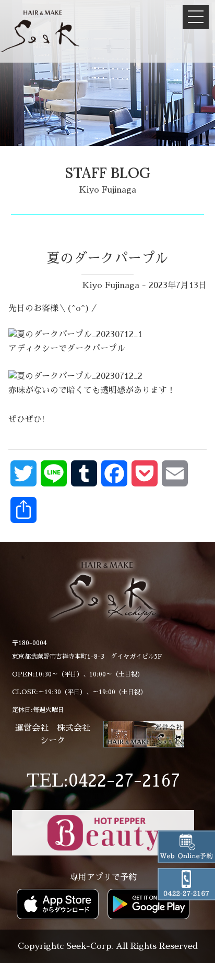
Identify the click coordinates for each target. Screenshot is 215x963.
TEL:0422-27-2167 (103, 780)
